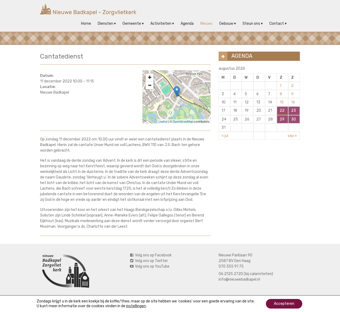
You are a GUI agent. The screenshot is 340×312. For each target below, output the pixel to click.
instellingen (136, 306)
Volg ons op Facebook (153, 255)
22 (282, 110)
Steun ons (251, 23)
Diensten (105, 23)
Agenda (187, 23)
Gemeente (131, 23)
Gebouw (226, 23)
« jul (225, 136)
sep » (292, 136)
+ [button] (149, 77)
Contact (276, 23)
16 (293, 102)
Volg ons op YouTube (151, 266)
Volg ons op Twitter (151, 261)
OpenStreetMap (183, 121)
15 (282, 102)
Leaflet (163, 121)
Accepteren (284, 303)
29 (282, 119)
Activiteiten (160, 23)
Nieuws (206, 23)
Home (86, 23)
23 (293, 110)
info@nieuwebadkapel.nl (239, 279)
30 (293, 119)
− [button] (149, 85)
